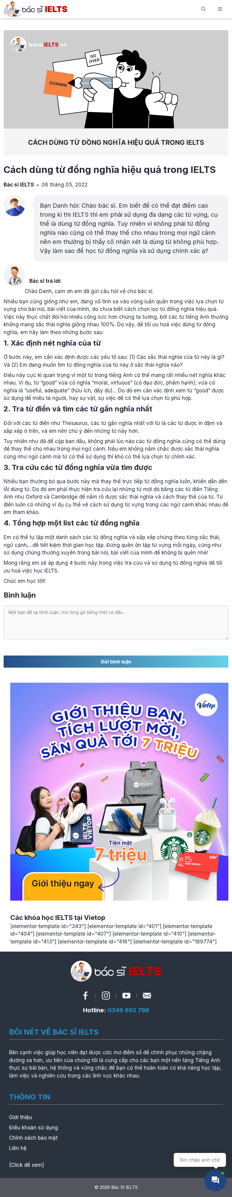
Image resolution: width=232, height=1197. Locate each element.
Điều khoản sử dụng (33, 1128)
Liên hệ (18, 1148)
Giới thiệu (20, 1117)
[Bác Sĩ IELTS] (35, 9)
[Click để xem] (26, 1165)
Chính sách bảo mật (33, 1138)
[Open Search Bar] (203, 9)
